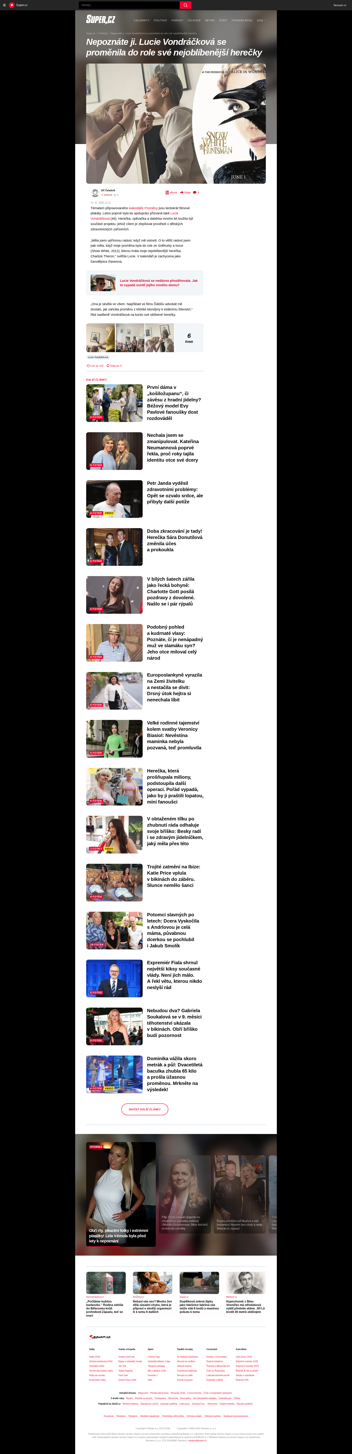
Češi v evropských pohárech (218, 1393)
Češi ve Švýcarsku (215, 1370)
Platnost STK (242, 1380)
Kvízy (223, 20)
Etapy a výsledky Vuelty (130, 1361)
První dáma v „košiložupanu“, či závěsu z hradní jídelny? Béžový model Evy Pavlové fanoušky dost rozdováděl (174, 402)
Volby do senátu (97, 1375)
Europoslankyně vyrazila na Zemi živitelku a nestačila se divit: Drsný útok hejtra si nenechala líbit (174, 687)
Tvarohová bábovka (187, 1370)
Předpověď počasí (159, 1393)
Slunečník (173, 1398)
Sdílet (187, 192)
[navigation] (4, 5)
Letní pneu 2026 (244, 1357)
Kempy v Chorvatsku (216, 1357)
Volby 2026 (94, 1357)
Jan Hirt (122, 1366)
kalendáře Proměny (143, 208)
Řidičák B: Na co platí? (247, 1370)
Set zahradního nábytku (205, 1398)
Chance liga (154, 1357)
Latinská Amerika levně (218, 1375)
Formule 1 (153, 1375)
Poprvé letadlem (214, 1361)
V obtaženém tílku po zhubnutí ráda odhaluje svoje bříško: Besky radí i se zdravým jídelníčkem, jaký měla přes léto (175, 831)
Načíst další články (145, 1109)
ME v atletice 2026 (157, 1370)
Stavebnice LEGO (149, 1404)
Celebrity (141, 20)
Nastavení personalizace (236, 1416)
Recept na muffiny (186, 1361)
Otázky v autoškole (245, 1375)
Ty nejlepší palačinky (187, 1357)
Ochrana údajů (194, 1416)
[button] (176, 124)
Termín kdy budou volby (101, 1370)
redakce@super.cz (197, 1440)
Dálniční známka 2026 (247, 1361)
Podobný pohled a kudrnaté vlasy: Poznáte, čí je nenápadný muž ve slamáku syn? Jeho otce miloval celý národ (175, 642)
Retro (210, 20)
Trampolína (160, 1398)
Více (260, 20)
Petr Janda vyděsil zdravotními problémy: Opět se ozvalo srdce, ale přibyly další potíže (175, 492)
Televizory (212, 1404)
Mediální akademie (150, 1416)
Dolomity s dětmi (214, 1380)
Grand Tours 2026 (127, 1380)
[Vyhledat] (185, 5)
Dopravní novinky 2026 (247, 1366)
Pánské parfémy (244, 1404)
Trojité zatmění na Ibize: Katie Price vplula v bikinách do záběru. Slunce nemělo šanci (173, 876)
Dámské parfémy (168, 1404)
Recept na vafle (185, 1375)
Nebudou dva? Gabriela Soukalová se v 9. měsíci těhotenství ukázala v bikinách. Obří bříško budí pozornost (174, 1023)
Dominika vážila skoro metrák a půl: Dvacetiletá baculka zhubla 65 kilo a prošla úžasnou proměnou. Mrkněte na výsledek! (174, 1074)
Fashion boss (242, 20)
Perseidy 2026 (178, 1393)
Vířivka (237, 1398)
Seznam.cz (339, 5)
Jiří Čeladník (108, 190)
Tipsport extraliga (156, 1366)
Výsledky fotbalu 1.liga (159, 1361)
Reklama (121, 1416)
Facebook (109, 1416)
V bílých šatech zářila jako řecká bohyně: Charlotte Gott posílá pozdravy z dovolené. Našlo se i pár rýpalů (171, 591)
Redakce (133, 1416)
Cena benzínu (194, 1393)
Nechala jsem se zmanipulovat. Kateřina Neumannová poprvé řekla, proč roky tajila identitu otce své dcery (173, 447)
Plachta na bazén (143, 1398)
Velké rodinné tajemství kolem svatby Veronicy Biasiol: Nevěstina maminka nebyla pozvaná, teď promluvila (174, 735)
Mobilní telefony (130, 1404)
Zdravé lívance (184, 1366)
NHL (150, 1380)
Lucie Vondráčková (98, 357)
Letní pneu (184, 1404)
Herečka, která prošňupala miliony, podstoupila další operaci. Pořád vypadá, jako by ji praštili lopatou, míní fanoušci (175, 786)
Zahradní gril (225, 1398)
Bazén (129, 1398)
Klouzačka (185, 1398)
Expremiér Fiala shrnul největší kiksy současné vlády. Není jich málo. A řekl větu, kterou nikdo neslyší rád (174, 975)
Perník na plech (185, 1380)
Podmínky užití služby (173, 1416)
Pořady (177, 20)
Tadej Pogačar (125, 1370)
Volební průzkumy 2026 (101, 1361)
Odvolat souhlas (213, 1416)
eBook (173, 192)
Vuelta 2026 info (126, 1357)
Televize (194, 20)
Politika (160, 20)
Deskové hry (198, 1404)
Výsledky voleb (96, 1366)
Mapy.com (143, 1393)
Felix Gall (123, 1375)
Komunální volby (97, 1380)
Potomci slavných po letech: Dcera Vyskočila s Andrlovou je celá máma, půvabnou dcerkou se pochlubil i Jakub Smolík (173, 930)
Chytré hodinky (226, 1404)
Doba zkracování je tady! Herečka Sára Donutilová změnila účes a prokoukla (174, 540)
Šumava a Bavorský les (218, 1366)
